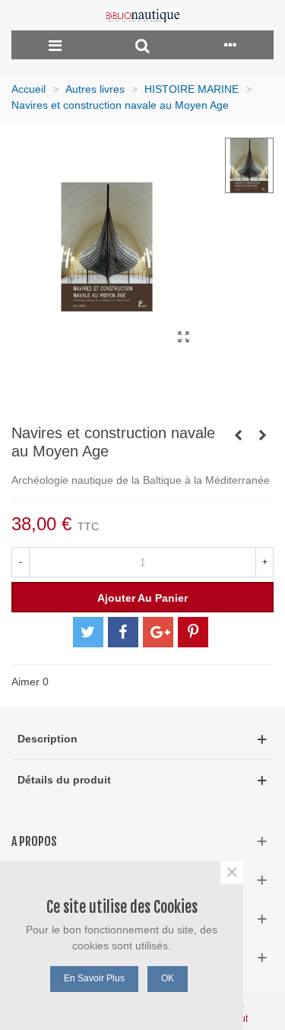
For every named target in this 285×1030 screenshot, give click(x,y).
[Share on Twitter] (88, 632)
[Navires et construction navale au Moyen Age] (183, 337)
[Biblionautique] (142, 16)
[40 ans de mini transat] (262, 435)
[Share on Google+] (158, 632)
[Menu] (55, 44)
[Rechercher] (142, 44)
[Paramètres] (230, 44)
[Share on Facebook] (123, 632)
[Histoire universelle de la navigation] (237, 435)
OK (167, 978)
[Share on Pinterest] (193, 632)
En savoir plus (94, 978)
